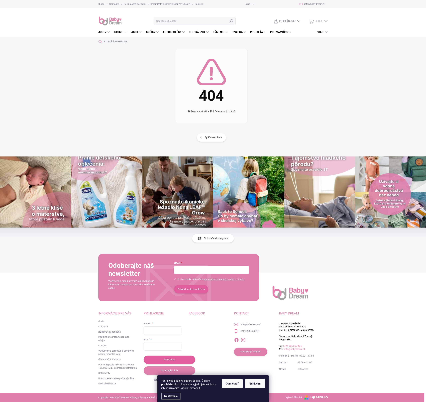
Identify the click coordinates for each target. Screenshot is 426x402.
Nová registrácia (169, 370)
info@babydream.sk (251, 324)
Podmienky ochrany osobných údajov (170, 4)
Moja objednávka (107, 383)
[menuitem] (104, 32)
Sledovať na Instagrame (216, 238)
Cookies (199, 4)
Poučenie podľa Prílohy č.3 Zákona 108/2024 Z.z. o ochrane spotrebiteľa (117, 366)
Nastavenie (171, 396)
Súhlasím (255, 383)
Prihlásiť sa (169, 359)
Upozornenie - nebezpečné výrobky (116, 378)
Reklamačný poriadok (135, 4)
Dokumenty (104, 373)
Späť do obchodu (213, 137)
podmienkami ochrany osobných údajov (224, 279)
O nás (101, 4)
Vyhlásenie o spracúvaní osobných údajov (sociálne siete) (116, 352)
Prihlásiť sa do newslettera (191, 289)
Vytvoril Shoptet (294, 397)
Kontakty (114, 4)
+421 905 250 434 (250, 331)
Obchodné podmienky (109, 359)
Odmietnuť (232, 383)
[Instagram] (243, 339)
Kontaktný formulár (250, 351)
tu (200, 388)
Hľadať (231, 21)
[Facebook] (236, 339)
